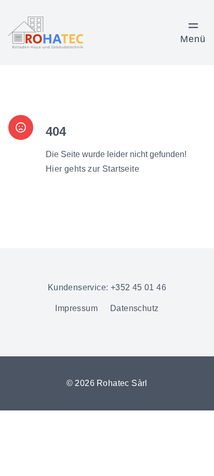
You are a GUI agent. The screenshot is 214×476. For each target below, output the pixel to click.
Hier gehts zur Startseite (92, 168)
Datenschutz (134, 308)
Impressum (76, 308)
